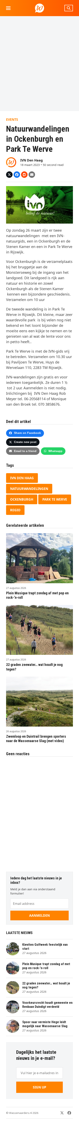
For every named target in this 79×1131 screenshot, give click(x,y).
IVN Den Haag (22, 478)
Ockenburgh (21, 499)
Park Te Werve (54, 499)
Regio (15, 510)
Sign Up (39, 1087)
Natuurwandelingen (29, 488)
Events (12, 119)
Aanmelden (39, 915)
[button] (8, 8)
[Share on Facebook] (17, 174)
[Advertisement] (39, 63)
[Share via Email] (32, 174)
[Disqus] (39, 812)
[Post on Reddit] (24, 174)
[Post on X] (9, 174)
